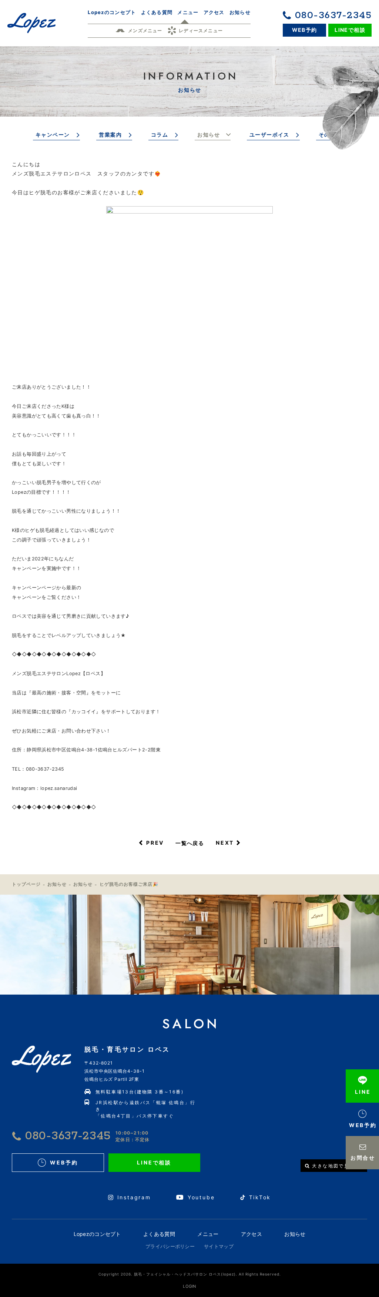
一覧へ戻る (189, 843)
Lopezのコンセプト (97, 1234)
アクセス (251, 1234)
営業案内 (110, 134)
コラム (159, 134)
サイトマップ (219, 1246)
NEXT (225, 842)
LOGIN (189, 1286)
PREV (155, 842)
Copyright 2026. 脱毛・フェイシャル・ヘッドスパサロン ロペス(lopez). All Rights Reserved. (189, 1274)
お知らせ (208, 134)
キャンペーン (53, 134)
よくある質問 (159, 1234)
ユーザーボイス (269, 134)
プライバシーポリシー (170, 1246)
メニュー (207, 1234)
